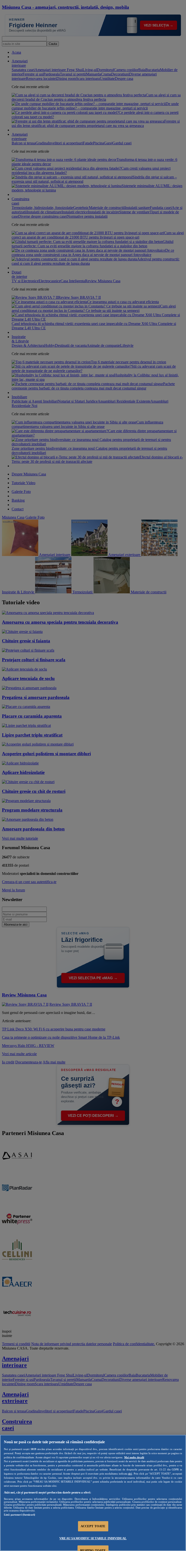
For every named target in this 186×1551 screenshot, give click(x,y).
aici (130, 1473)
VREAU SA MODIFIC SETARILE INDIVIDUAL (93, 1538)
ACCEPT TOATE (93, 1526)
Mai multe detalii (134, 1457)
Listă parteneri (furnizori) (19, 1514)
